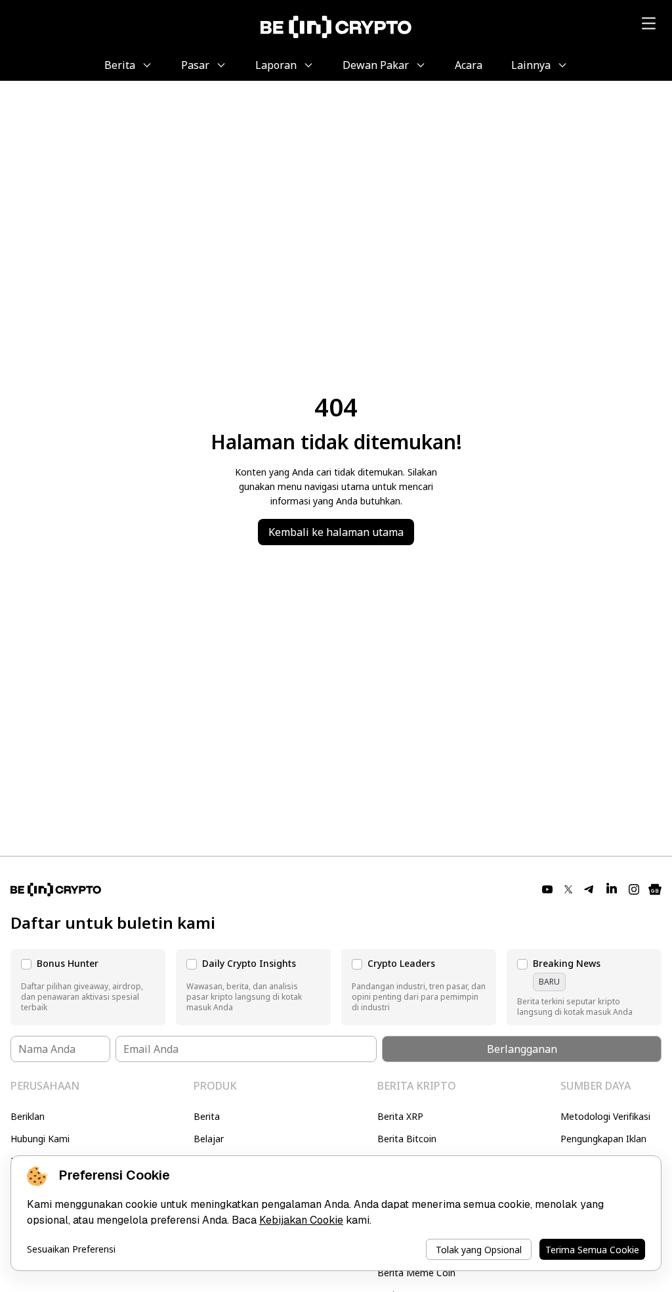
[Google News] (655, 889)
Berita (207, 1116)
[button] (87, 987)
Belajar (209, 1138)
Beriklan (27, 1116)
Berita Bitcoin (406, 1138)
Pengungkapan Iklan (603, 1138)
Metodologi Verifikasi (605, 1116)
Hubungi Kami (40, 1138)
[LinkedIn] (612, 889)
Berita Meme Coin (416, 1272)
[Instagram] (633, 889)
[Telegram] (589, 889)
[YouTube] (547, 889)
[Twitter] (568, 889)
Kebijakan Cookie (301, 1220)
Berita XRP (400, 1116)
